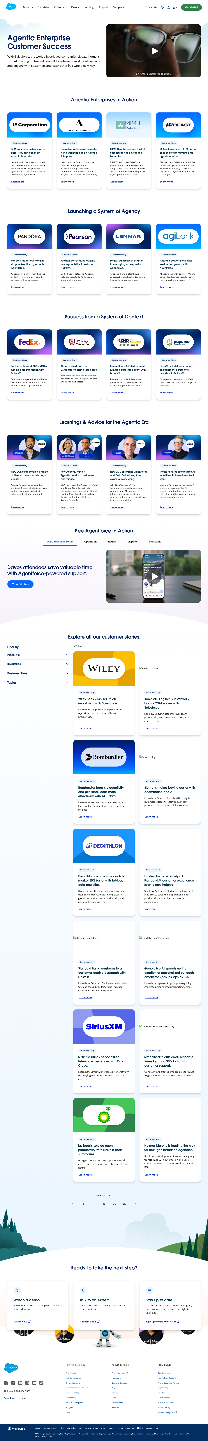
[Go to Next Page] (135, 1204)
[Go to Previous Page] (73, 1204)
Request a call (88, 1321)
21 (114, 1203)
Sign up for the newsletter (161, 1321)
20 (104, 1203)
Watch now (20, 1321)
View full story (20, 584)
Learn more (17, 181)
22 (124, 1203)
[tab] (60, 541)
